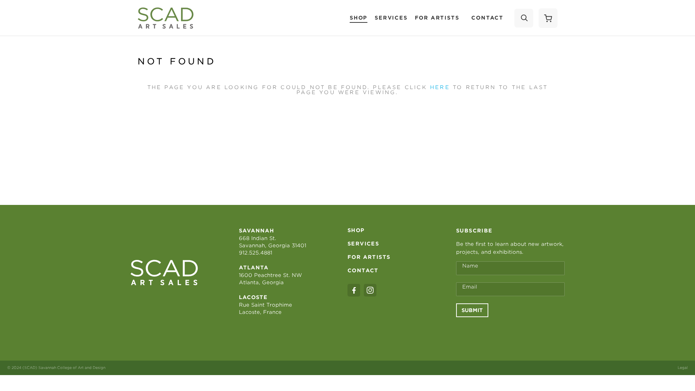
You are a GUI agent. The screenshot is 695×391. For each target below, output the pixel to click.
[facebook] (354, 290)
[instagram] (370, 290)
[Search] (523, 18)
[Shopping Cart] (548, 18)
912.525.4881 (255, 253)
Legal (683, 367)
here (440, 87)
